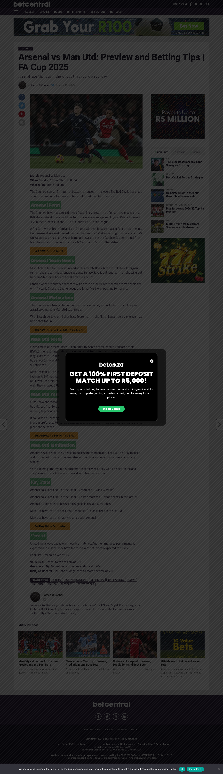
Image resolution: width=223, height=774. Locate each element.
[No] (219, 769)
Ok (182, 769)
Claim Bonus (111, 409)
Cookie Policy (195, 769)
